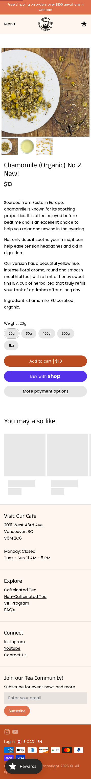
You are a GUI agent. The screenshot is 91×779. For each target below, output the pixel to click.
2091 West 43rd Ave (23, 525)
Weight (15, 323)
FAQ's (9, 610)
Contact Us (15, 655)
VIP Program (16, 603)
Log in (9, 741)
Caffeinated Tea (20, 590)
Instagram (14, 642)
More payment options (46, 391)
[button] (45, 361)
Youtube (12, 648)
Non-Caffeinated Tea (25, 596)
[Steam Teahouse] (45, 24)
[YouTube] (15, 732)
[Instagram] (7, 732)
